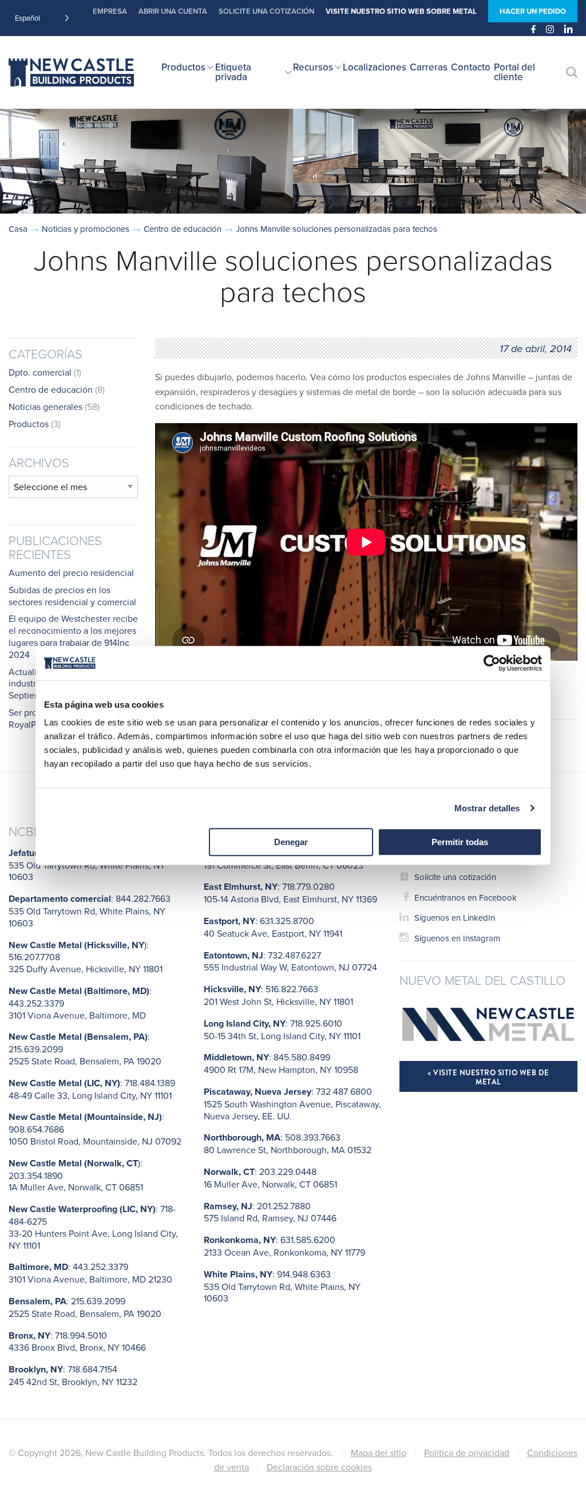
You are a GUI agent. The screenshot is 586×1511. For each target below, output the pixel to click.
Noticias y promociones (85, 229)
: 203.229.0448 (270, 1177)
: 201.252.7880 (270, 1212)
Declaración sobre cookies (319, 1467)
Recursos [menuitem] (313, 67)
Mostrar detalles (487, 808)
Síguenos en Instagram (457, 938)
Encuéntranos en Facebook (465, 897)
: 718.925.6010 (282, 1029)
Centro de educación (182, 229)
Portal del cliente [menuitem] (514, 72)
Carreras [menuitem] (429, 67)
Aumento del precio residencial (71, 572)
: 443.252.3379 (90, 1272)
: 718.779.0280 (290, 892)
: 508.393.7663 (287, 1143)
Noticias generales (45, 406)
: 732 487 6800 (292, 1103)
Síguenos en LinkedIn (454, 918)
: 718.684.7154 (73, 1375)
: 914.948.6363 (282, 1286)
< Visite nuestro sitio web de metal (488, 1077)
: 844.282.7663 (90, 910)
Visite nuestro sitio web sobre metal (401, 11)
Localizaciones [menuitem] (374, 67)
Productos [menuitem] (183, 67)
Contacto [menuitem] (470, 67)
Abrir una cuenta (172, 11)
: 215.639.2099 (85, 1307)
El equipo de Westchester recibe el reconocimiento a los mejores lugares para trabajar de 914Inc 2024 (73, 636)
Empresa (110, 11)
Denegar (291, 842)
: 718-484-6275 (93, 1226)
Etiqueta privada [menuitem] (233, 72)
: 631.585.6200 (284, 1245)
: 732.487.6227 (290, 961)
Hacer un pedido (533, 11)
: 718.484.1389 (92, 1089)
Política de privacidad (466, 1452)
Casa (18, 229)
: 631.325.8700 (273, 927)
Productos (29, 423)
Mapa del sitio (378, 1452)
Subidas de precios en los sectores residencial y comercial (72, 595)
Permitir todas (459, 842)
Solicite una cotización (266, 11)
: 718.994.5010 (77, 1341)
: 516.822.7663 (278, 995)
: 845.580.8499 (281, 1063)
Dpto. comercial (40, 372)
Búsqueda (571, 72)
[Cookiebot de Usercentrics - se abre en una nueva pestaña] (492, 663)
